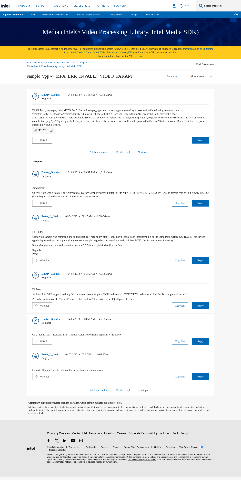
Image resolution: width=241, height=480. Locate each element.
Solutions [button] (59, 5)
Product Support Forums (60, 62)
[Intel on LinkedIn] (65, 444)
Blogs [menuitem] (140, 14)
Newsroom (96, 437)
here (122, 406)
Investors (110, 437)
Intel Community (35, 62)
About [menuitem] (34, 14)
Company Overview (58, 437)
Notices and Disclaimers (159, 460)
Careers (122, 437)
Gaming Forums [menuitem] (121, 14)
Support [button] (41, 5)
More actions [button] (198, 76)
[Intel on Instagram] (81, 444)
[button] (207, 95)
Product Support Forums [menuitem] (92, 14)
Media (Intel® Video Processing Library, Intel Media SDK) (55, 66)
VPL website (138, 56)
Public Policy (180, 437)
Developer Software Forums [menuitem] (57, 14)
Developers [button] (79, 5)
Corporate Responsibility (143, 437)
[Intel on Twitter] (57, 444)
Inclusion (166, 437)
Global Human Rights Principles (141, 463)
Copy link (180, 203)
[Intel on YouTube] (73, 444)
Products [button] (23, 5)
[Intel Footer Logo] (31, 451)
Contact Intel (80, 437)
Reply (200, 140)
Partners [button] (99, 5)
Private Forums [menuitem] (159, 14)
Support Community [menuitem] (13, 15)
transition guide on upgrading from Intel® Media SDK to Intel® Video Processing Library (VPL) (131, 50)
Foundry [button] (116, 5)
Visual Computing (86, 62)
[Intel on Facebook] (48, 444)
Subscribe (172, 76)
